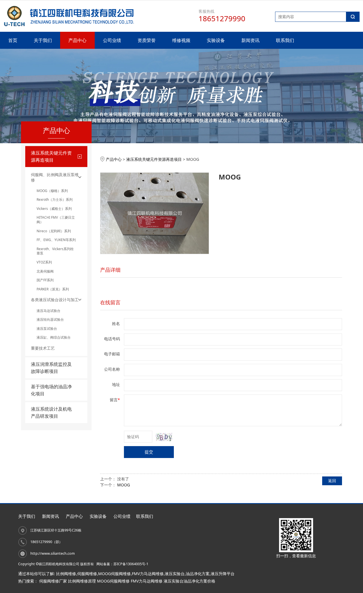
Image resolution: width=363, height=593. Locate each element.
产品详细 (110, 269)
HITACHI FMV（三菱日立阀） (56, 219)
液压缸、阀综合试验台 (54, 337)
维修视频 (181, 40)
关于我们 (43, 40)
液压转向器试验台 (50, 319)
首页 (12, 40)
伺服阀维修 (87, 573)
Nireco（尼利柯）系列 (54, 231)
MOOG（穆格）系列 (52, 190)
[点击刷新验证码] (164, 437)
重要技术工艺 (43, 348)
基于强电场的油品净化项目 (51, 390)
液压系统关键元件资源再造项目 (154, 159)
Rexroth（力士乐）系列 (55, 199)
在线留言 (110, 302)
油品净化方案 (198, 573)
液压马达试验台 (48, 310)
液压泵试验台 (47, 328)
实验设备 (216, 40)
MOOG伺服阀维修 (114, 573)
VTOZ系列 (44, 262)
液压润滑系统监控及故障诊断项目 (51, 367)
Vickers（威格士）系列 (54, 208)
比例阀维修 (66, 573)
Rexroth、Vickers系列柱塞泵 (55, 251)
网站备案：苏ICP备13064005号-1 (122, 564)
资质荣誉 (147, 40)
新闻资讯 (250, 40)
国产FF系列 (45, 280)
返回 (332, 480)
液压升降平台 (223, 573)
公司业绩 (112, 40)
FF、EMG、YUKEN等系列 (56, 239)
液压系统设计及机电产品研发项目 (51, 412)
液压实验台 (175, 573)
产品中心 (77, 40)
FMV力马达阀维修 (148, 573)
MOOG (123, 485)
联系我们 (285, 40)
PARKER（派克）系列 (53, 289)
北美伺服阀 (45, 271)
